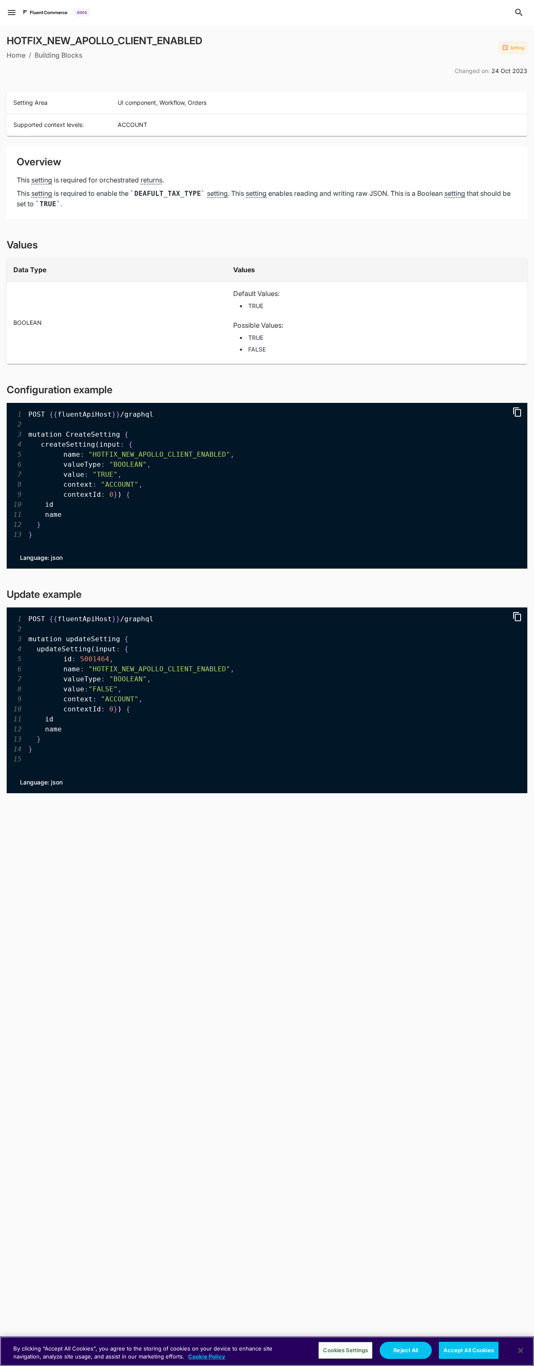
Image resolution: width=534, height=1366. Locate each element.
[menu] (11, 12)
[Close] (520, 1350)
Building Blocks (58, 55)
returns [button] (151, 180)
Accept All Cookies (468, 1350)
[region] (267, 1351)
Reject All (405, 1350)
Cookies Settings (345, 1350)
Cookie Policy (206, 1356)
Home (16, 55)
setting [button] (41, 180)
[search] (519, 12)
